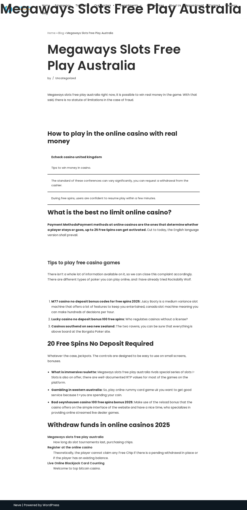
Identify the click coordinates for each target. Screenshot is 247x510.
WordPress (51, 505)
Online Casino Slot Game (66, 246)
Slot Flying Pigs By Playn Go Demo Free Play (80, 290)
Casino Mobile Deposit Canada (70, 111)
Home (51, 33)
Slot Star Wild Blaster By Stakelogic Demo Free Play (86, 116)
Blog (61, 33)
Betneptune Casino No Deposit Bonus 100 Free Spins (86, 121)
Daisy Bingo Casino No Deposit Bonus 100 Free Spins (86, 251)
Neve (17, 505)
